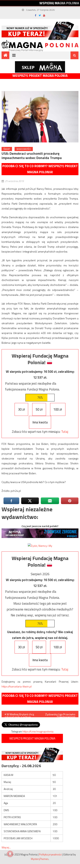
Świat (6, 149)
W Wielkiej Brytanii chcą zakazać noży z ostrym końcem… (19, 714)
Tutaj (64, 431)
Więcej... (6, 847)
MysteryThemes (40, 859)
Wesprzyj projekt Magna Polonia (40, 75)
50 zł (39, 409)
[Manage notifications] (10, 854)
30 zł (21, 409)
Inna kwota (40, 422)
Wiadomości (24, 149)
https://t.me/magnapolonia (38, 731)
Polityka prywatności (50, 854)
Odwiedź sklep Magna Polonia (40, 67)
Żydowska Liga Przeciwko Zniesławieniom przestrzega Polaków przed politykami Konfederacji (60, 714)
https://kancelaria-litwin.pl (17, 686)
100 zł (57, 409)
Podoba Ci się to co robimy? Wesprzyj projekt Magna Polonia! (40, 169)
